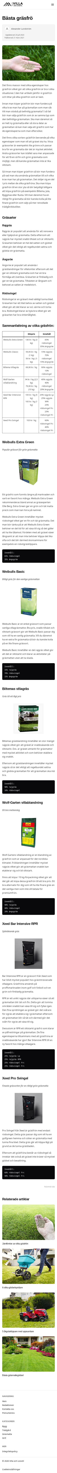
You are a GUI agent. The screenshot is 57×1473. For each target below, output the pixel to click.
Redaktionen (8, 1405)
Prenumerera (8, 1413)
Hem (4, 1401)
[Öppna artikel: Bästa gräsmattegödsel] (28, 1356)
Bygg (4, 1426)
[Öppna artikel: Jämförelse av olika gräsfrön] (28, 1225)
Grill (4, 1438)
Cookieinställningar (11, 1469)
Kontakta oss (8, 1409)
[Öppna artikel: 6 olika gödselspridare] (28, 1269)
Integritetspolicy (9, 1451)
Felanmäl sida (49, 1187)
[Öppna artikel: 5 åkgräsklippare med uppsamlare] (28, 1312)
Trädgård (6, 1430)
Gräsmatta (7, 1434)
